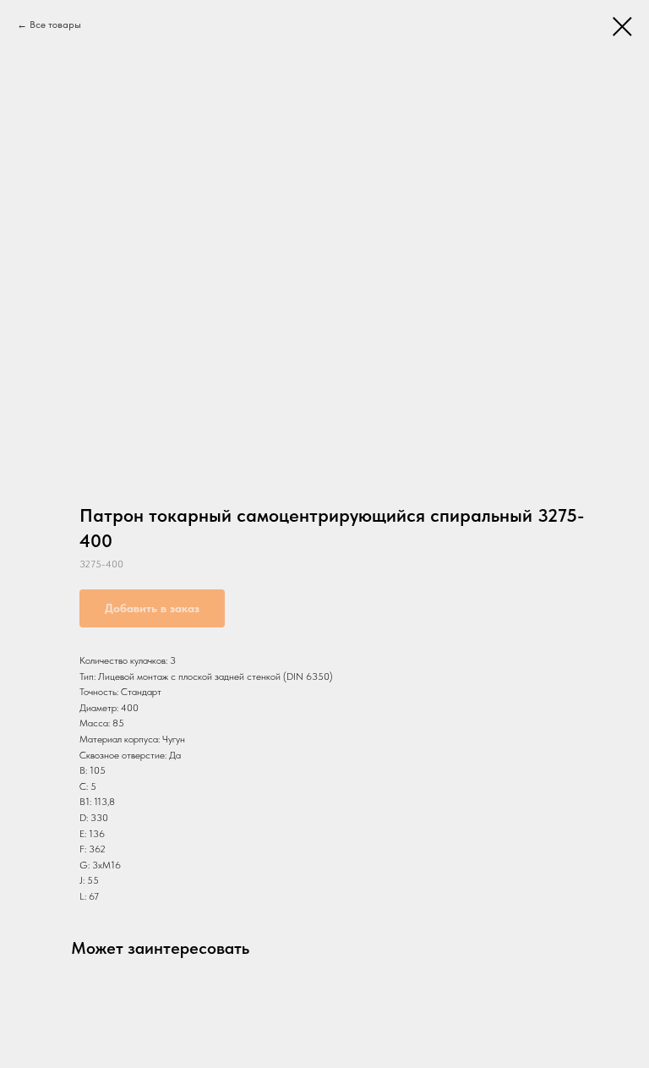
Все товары (55, 24)
